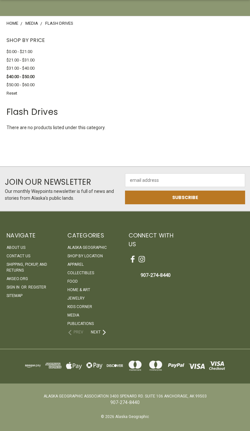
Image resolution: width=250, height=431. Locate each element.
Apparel (75, 264)
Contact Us (18, 256)
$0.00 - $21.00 (19, 51)
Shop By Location (85, 256)
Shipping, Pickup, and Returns (27, 267)
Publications (80, 323)
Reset (12, 93)
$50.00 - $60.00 (21, 84)
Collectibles (80, 273)
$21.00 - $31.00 (21, 60)
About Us (16, 247)
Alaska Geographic (87, 247)
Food (72, 281)
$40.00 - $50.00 (21, 76)
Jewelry (76, 298)
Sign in (14, 287)
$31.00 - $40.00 (21, 68)
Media (73, 315)
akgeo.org (17, 278)
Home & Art (78, 290)
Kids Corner (79, 306)
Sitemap (14, 295)
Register (37, 287)
